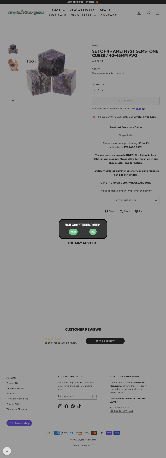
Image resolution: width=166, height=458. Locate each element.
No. (93, 231)
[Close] (103, 223)
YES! (73, 231)
